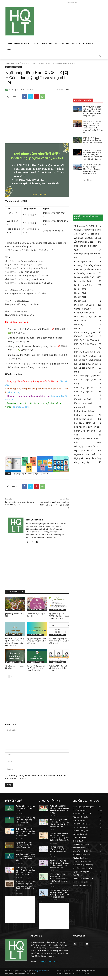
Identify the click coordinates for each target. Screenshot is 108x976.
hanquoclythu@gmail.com (47, 961)
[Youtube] (37, 542)
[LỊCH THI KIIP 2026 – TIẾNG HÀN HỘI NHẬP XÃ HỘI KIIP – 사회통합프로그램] (43, 849)
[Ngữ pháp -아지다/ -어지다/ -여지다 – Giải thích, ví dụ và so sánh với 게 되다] (59, 604)
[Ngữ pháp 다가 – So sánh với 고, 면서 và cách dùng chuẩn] (59, 656)
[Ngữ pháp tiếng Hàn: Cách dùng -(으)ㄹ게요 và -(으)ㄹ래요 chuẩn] (37, 629)
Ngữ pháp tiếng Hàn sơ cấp (23, 474)
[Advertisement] (72, 22)
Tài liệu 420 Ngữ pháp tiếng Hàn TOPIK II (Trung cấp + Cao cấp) (25, 808)
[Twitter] (30, 96)
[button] (100, 56)
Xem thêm (87, 180)
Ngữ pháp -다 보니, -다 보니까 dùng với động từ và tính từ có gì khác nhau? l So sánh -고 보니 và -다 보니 (25, 886)
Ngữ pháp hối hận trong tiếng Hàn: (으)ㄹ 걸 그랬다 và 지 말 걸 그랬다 (54, 505)
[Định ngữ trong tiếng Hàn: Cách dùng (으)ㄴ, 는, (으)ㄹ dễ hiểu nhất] (59, 629)
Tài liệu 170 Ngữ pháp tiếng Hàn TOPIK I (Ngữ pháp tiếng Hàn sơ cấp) (36, 668)
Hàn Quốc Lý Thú (17, 90)
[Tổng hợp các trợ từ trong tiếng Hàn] (15, 656)
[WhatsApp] (42, 96)
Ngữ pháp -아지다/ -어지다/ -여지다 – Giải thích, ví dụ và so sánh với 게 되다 (59, 616)
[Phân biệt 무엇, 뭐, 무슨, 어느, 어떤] (37, 604)
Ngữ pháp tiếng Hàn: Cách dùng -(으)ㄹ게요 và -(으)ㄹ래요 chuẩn (36, 641)
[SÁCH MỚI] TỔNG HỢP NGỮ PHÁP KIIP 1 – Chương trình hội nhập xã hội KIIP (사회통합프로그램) (59, 879)
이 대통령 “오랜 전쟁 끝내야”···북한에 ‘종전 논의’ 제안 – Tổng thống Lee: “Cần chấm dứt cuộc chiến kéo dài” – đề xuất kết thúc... (92, 154)
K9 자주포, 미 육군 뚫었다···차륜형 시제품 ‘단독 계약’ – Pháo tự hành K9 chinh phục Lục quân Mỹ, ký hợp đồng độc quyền (93, 111)
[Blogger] (27, 542)
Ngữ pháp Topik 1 (41, 474)
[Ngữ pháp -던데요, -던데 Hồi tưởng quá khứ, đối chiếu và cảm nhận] (9, 845)
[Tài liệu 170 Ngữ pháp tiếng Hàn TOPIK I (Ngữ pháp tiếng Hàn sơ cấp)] (37, 656)
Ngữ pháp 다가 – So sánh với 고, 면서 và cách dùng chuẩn (58, 668)
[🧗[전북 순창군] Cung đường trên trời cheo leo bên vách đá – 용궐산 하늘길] (77, 140)
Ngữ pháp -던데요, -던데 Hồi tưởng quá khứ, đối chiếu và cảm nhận (24, 845)
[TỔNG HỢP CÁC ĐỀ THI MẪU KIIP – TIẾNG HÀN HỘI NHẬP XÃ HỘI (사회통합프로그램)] (43, 808)
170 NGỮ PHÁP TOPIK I (22, 63)
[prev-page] (7, 676)
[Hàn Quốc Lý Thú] (7, 90)
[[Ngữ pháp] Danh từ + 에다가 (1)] (15, 604)
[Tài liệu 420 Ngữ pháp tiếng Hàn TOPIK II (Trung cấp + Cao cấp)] (9, 808)
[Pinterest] (36, 96)
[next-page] (11, 676)
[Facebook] (24, 96)
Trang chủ (9, 63)
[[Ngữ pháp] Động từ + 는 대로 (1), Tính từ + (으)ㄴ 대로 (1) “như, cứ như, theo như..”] (9, 856)
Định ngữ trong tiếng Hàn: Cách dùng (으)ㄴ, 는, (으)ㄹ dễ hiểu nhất (59, 641)
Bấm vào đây (14, 392)
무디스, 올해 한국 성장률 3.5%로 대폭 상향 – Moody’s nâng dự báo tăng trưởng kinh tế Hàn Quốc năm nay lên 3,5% (92, 169)
